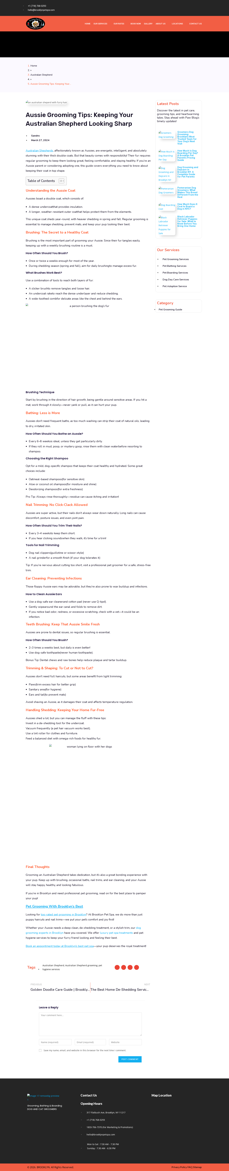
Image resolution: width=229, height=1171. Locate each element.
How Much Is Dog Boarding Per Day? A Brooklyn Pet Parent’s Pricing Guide (187, 155)
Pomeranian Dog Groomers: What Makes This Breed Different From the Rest (187, 192)
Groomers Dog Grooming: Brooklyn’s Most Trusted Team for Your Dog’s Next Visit (187, 138)
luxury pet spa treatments (116, 933)
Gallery (148, 23)
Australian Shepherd (41, 75)
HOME (87, 23)
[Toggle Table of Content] (59, 181)
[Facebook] (187, 8)
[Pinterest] (200, 8)
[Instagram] (193, 8)
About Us (160, 23)
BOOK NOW (136, 23)
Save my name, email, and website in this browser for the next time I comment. (85, 1050)
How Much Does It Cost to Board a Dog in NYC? (187, 206)
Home (33, 65)
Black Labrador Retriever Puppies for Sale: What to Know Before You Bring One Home (187, 221)
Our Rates (119, 23)
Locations (177, 23)
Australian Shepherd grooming (81, 965)
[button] (117, 967)
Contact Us (195, 23)
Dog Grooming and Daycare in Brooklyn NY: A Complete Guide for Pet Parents (187, 172)
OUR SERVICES (100, 23)
